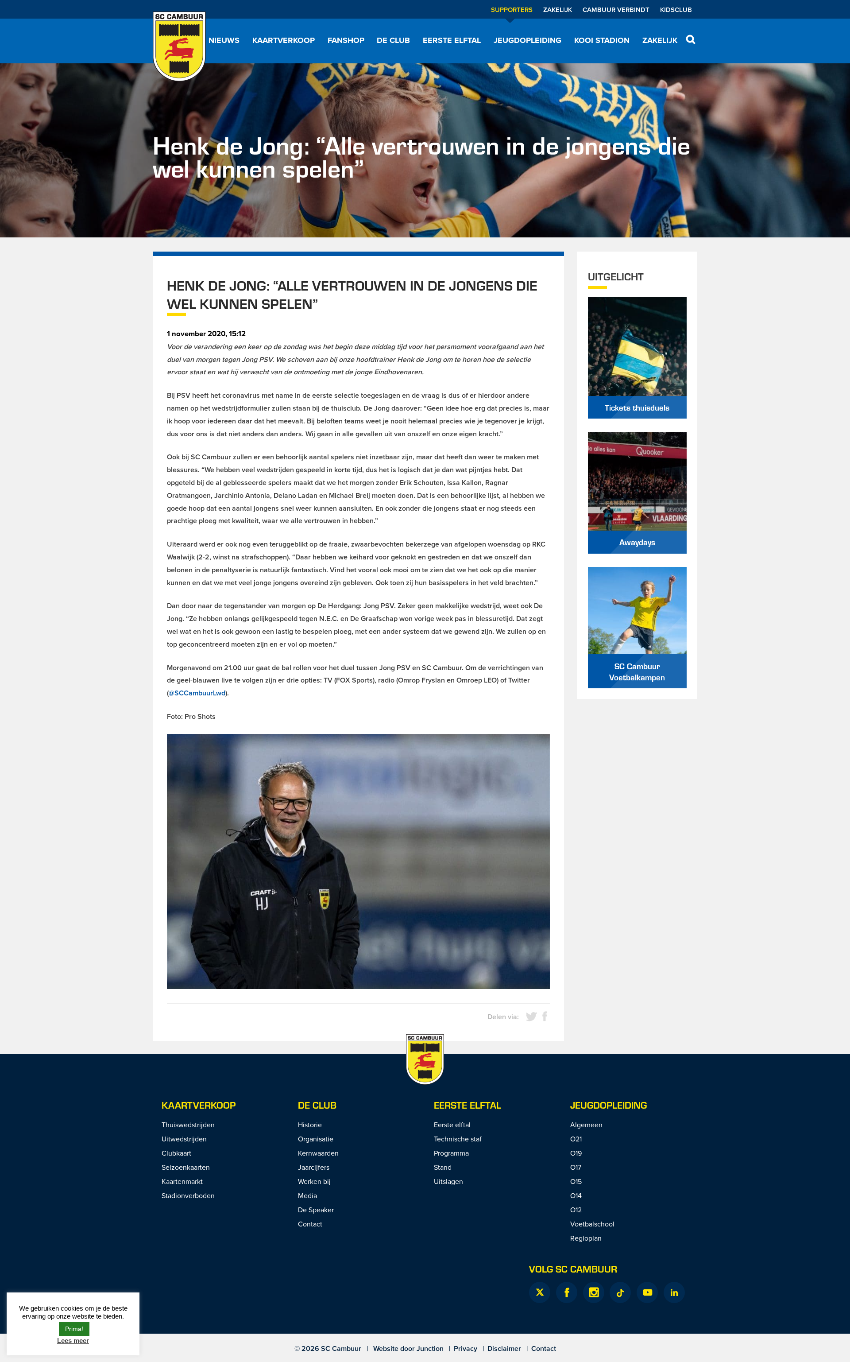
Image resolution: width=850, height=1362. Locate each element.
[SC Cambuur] (179, 46)
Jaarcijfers (313, 1167)
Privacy (465, 1348)
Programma (451, 1153)
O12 (576, 1210)
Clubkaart (176, 1153)
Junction (430, 1348)
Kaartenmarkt (182, 1181)
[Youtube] (647, 1292)
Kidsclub (676, 9)
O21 (576, 1139)
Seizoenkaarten (186, 1167)
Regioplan (586, 1238)
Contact (310, 1224)
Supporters (512, 9)
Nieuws (224, 40)
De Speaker (316, 1210)
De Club (393, 40)
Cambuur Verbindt (616, 9)
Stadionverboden (188, 1195)
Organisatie (315, 1139)
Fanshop (346, 40)
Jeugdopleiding (527, 40)
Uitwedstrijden (184, 1139)
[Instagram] (593, 1292)
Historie (310, 1124)
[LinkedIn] (674, 1292)
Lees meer (73, 1340)
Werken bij (314, 1181)
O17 (575, 1167)
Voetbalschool (592, 1224)
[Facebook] (566, 1292)
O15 (576, 1181)
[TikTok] (620, 1292)
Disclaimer (504, 1348)
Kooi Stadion (602, 40)
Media (307, 1195)
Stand (443, 1167)
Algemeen (586, 1124)
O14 (576, 1195)
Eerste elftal (452, 40)
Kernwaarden (318, 1153)
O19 (576, 1153)
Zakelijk (557, 9)
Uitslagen (448, 1181)
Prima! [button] (74, 1328)
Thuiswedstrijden (188, 1124)
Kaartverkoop (283, 40)
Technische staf (458, 1139)
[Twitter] (539, 1292)
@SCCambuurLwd (197, 693)
